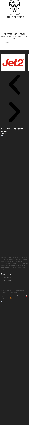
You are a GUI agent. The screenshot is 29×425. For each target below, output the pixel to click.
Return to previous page (14, 13)
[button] (14, 85)
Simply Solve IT (21, 296)
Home (11, 14)
